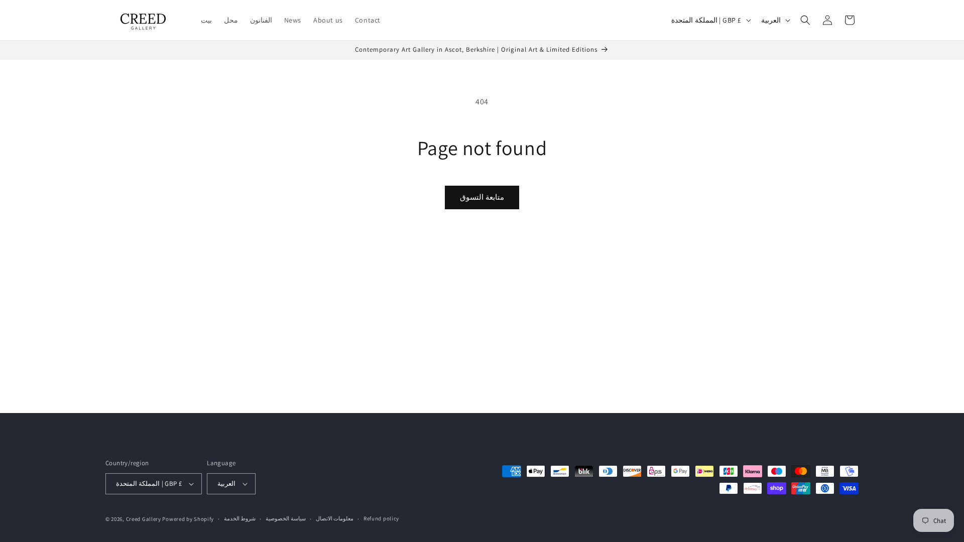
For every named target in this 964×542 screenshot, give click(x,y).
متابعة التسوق (482, 197)
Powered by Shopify (188, 518)
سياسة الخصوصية (286, 518)
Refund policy (381, 518)
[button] (805, 20)
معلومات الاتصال (335, 518)
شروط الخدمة (240, 518)
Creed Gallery (143, 518)
